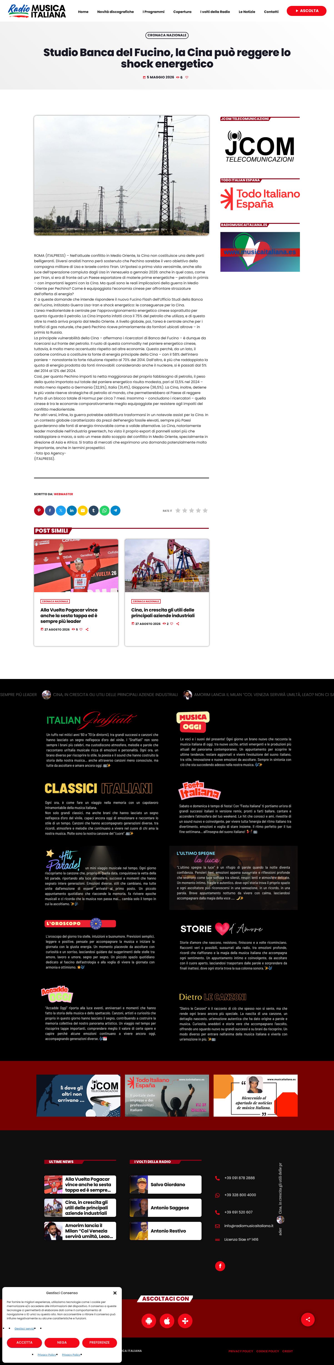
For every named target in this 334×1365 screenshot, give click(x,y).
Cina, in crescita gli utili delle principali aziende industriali (163, 613)
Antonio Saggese (170, 1208)
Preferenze (100, 1342)
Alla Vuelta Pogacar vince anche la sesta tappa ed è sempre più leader (68, 615)
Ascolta (306, 10)
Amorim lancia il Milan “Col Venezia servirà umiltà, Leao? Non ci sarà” (88, 1233)
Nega (62, 1342)
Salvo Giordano (168, 1184)
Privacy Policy (47, 1355)
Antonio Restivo (168, 1231)
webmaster (63, 494)
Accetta (24, 1342)
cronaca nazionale (166, 35)
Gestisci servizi (24, 1329)
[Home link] (37, 11)
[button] (115, 1293)
